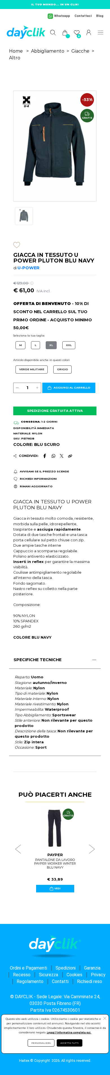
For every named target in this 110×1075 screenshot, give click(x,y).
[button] (69, 388)
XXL (69, 345)
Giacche (80, 51)
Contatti (60, 981)
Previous (18, 849)
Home (16, 51)
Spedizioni (66, 968)
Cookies (74, 974)
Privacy (98, 974)
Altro (14, 57)
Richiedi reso (89, 981)
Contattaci (83, 16)
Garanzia (92, 968)
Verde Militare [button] (31, 369)
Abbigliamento (47, 51)
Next (91, 849)
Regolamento (30, 981)
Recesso (21, 974)
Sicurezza (48, 974)
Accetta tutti (69, 1043)
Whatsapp (62, 16)
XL (51, 345)
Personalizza (41, 1043)
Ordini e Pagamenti (28, 968)
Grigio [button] (62, 369)
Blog (99, 16)
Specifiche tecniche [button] (37, 659)
